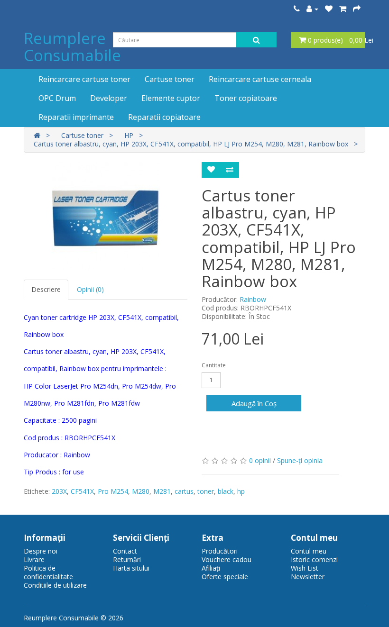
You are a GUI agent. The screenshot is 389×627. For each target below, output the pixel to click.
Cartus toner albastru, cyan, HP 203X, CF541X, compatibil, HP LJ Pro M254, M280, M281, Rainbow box (191, 143)
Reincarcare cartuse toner (84, 79)
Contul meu (308, 550)
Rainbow (253, 299)
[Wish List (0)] (329, 8)
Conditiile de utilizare (55, 585)
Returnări (127, 559)
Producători (220, 550)
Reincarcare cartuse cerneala (260, 79)
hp (241, 491)
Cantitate (214, 365)
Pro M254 (113, 491)
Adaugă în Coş (254, 403)
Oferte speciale (225, 576)
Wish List (304, 567)
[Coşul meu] (342, 8)
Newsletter (307, 576)
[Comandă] (357, 8)
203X (59, 491)
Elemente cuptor (170, 98)
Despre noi (40, 550)
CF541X (82, 491)
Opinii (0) (90, 289)
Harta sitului (131, 567)
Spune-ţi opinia (300, 460)
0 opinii (260, 460)
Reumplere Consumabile (72, 46)
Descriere (46, 289)
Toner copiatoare (245, 98)
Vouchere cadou (226, 559)
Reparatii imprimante (76, 117)
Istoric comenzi (314, 559)
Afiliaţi (211, 567)
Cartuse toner (169, 79)
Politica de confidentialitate (48, 572)
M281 (162, 491)
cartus (184, 491)
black (225, 491)
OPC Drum (57, 98)
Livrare (34, 559)
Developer (108, 98)
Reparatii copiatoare (164, 117)
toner (205, 491)
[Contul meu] (312, 8)
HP (128, 135)
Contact (125, 550)
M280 (140, 491)
